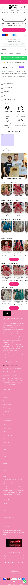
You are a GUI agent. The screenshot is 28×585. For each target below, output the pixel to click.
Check (22, 66)
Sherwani (5, 463)
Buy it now (14, 30)
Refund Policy (6, 408)
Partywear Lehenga (7, 435)
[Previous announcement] (3, 2)
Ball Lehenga (6, 431)
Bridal (4, 510)
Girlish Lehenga (7, 514)
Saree (4, 460)
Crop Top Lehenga (7, 446)
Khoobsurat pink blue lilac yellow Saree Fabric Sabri (6, 148)
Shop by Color (6, 438)
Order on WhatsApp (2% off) (15, 57)
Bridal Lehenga (18, 195)
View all (14, 259)
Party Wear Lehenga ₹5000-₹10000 (19, 233)
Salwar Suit (6, 442)
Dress (4, 449)
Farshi (4, 453)
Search (4, 393)
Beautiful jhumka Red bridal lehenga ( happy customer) (7, 253)
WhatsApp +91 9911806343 (10, 365)
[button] (3, 6)
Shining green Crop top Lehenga (18, 302)
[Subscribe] (22, 557)
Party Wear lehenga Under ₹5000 (7, 233)
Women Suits (6, 507)
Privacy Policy (6, 411)
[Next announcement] (25, 2)
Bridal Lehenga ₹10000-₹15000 (19, 215)
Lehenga (5, 424)
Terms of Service (7, 401)
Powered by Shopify (19, 584)
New (4, 467)
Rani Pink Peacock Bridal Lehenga (6, 278)
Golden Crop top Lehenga (6, 301)
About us (5, 415)
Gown (4, 456)
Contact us (5, 397)
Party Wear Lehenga (8, 521)
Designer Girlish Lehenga (6, 196)
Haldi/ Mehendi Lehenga (9, 517)
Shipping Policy (7, 404)
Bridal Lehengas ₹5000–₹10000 (7, 215)
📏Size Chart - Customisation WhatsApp (14, 62)
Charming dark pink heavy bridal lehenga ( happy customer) (18, 253)
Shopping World (11, 584)
